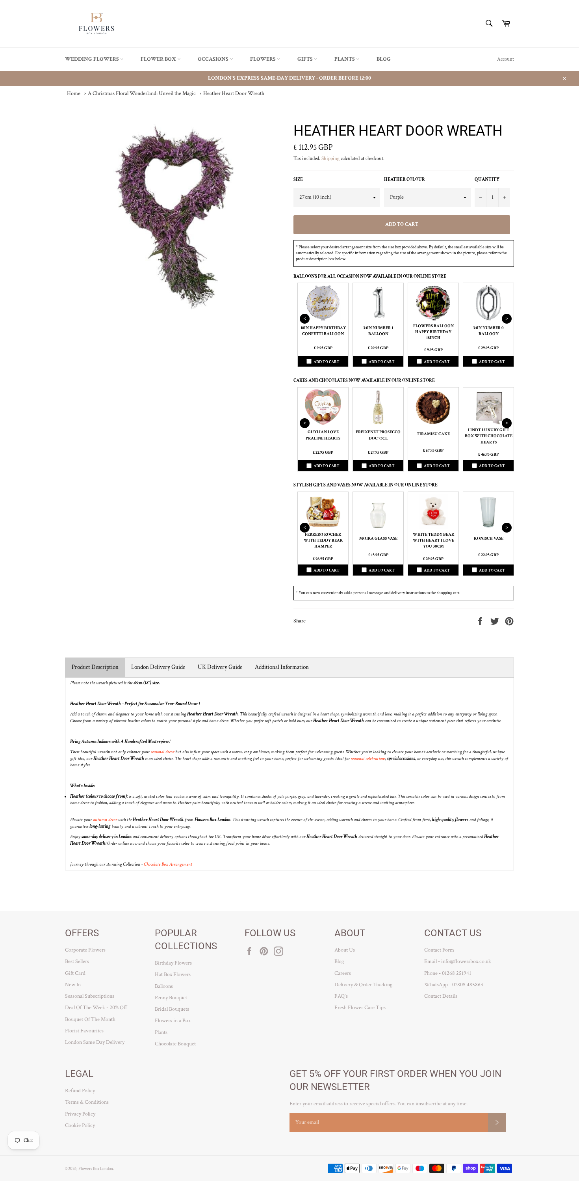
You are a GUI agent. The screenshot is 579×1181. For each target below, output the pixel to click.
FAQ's (341, 996)
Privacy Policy (80, 1114)
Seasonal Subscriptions (89, 996)
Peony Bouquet (171, 997)
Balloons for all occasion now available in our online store (369, 276)
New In (73, 984)
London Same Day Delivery (94, 1042)
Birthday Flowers (173, 963)
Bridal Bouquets (172, 1009)
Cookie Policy (80, 1125)
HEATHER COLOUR (404, 180)
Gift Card (75, 973)
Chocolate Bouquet (175, 1043)
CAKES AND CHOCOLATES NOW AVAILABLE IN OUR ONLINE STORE (364, 381)
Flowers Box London (95, 1169)
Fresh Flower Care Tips (360, 1007)
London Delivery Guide (158, 667)
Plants (345, 59)
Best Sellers (77, 961)
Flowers (263, 59)
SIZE (298, 180)
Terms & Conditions (87, 1102)
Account (505, 59)
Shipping (330, 158)
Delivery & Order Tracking (363, 984)
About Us (344, 950)
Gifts (305, 59)
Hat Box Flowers (173, 974)
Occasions (214, 59)
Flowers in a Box (173, 1020)
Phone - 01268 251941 (447, 973)
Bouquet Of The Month (90, 1019)
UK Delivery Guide (220, 667)
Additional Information (282, 667)
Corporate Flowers (85, 950)
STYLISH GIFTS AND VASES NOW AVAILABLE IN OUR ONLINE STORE (365, 485)
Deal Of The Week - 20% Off (96, 1007)
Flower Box (159, 59)
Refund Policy (80, 1090)
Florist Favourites (84, 1030)
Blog (384, 59)
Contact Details (440, 996)
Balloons (164, 986)
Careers (342, 973)
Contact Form (439, 950)
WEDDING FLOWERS (92, 59)
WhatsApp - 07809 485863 (453, 984)
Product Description (95, 667)
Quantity (487, 180)
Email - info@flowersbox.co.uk (457, 961)
